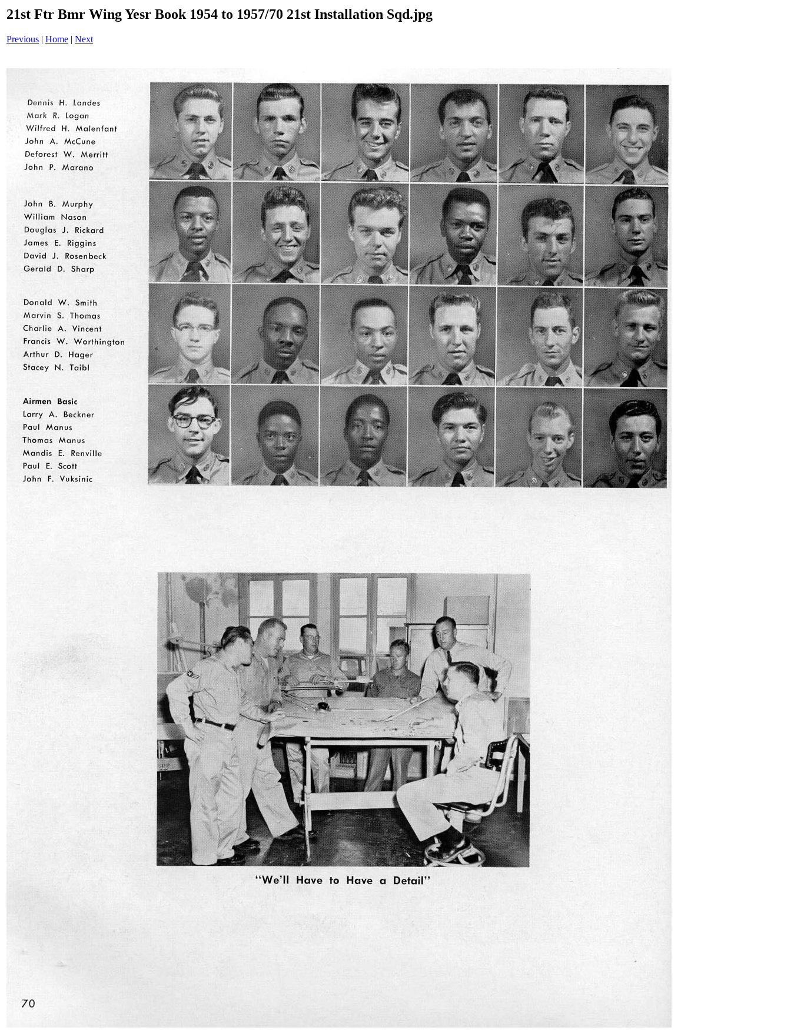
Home (56, 39)
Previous (22, 39)
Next (84, 39)
